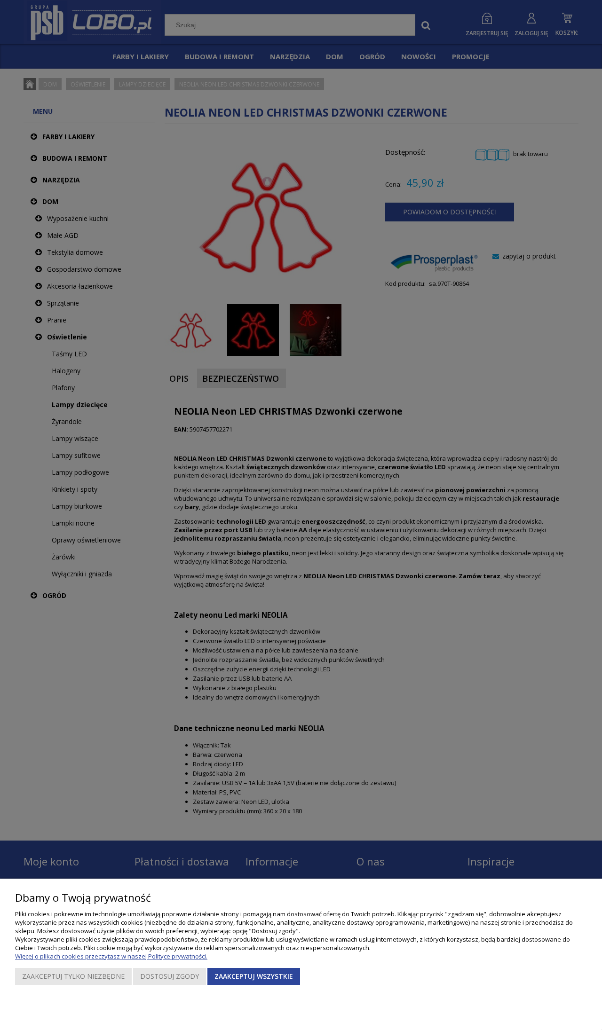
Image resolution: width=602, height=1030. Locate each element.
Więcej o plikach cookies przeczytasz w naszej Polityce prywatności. (111, 956)
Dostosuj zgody (169, 976)
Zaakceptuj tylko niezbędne (73, 976)
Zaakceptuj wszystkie (253, 976)
